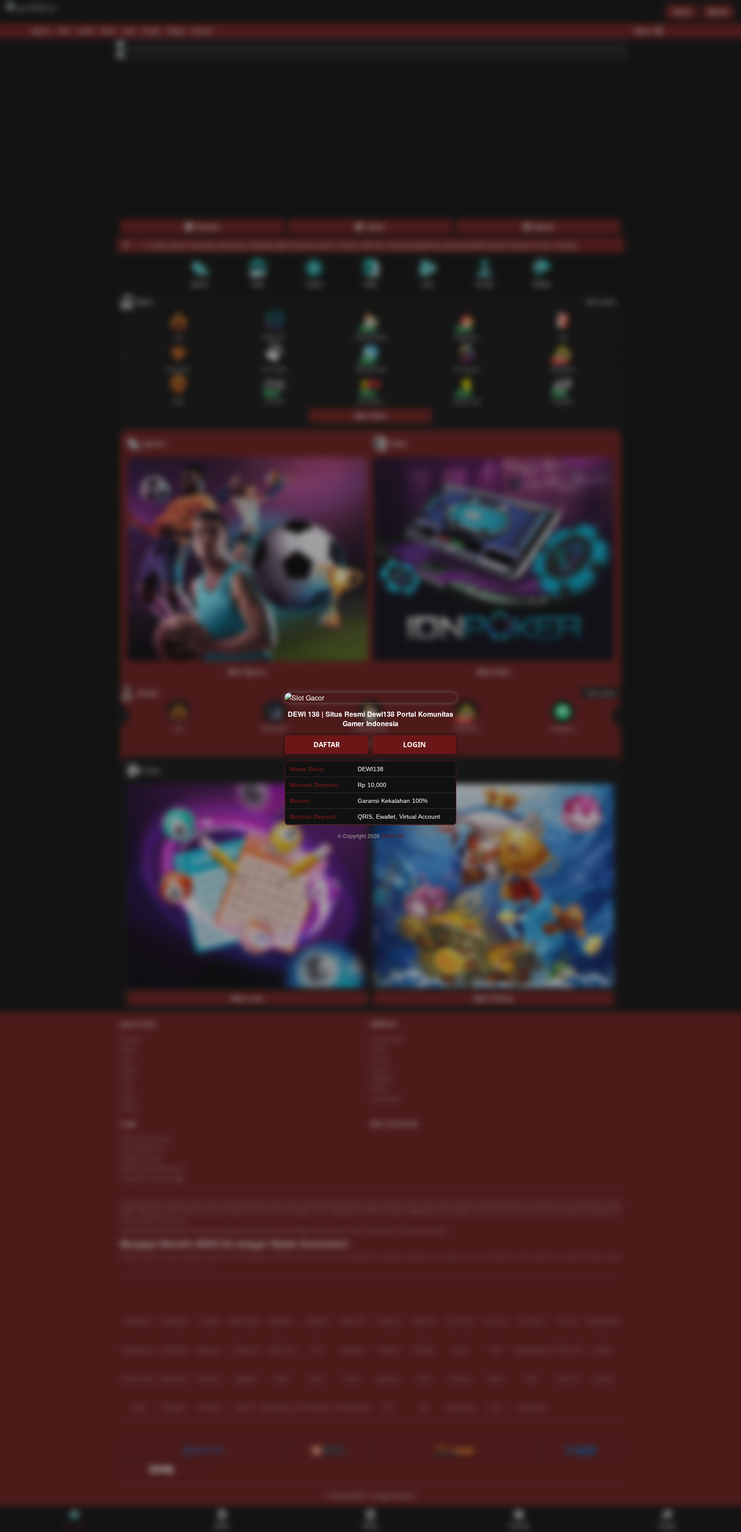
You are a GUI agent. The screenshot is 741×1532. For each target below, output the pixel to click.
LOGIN (414, 744)
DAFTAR (326, 744)
